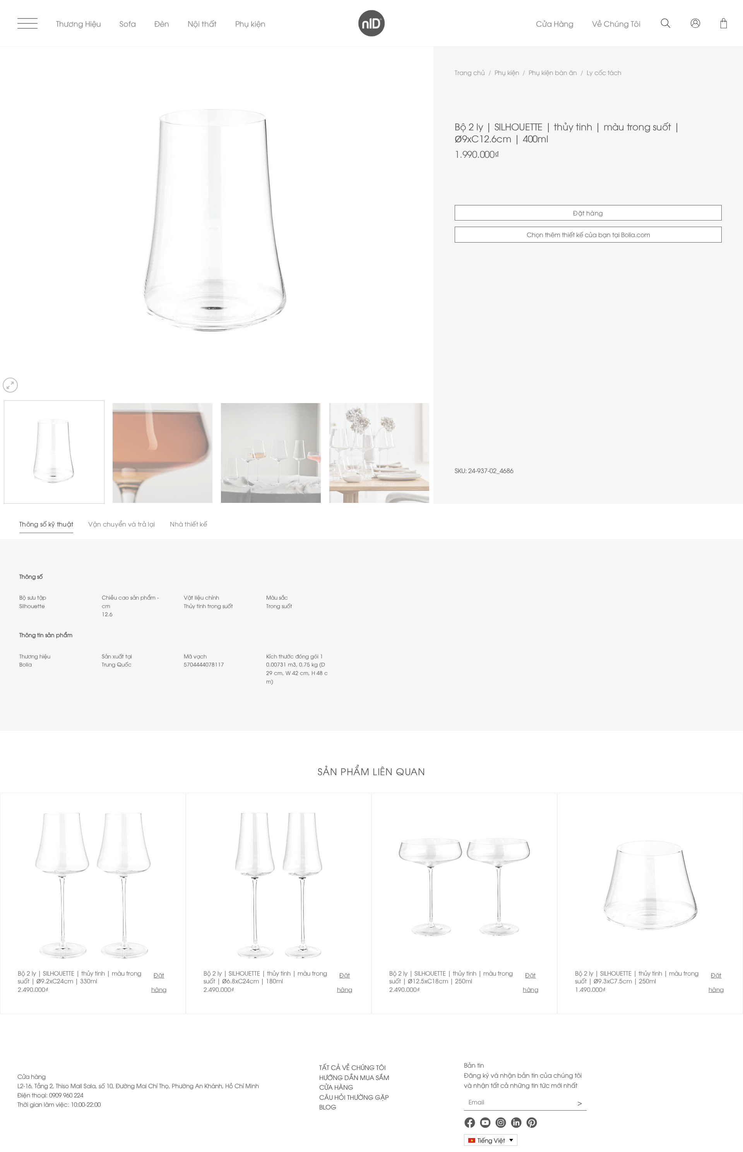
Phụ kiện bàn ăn (553, 72)
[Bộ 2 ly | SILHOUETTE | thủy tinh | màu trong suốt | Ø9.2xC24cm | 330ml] (92, 903)
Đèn (161, 23)
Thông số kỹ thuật (46, 524)
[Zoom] (10, 385)
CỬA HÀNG (336, 1087)
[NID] (372, 23)
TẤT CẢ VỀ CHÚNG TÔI (352, 1067)
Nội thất (202, 23)
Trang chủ (470, 72)
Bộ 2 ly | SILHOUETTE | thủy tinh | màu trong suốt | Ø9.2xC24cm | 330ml (79, 976)
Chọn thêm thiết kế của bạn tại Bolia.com (588, 234)
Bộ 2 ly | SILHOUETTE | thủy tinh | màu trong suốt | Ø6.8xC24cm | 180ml (265, 976)
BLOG (327, 1106)
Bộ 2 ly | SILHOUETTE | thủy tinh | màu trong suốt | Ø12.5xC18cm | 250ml (451, 976)
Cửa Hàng (555, 23)
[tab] (46, 524)
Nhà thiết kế (188, 524)
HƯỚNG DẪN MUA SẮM (354, 1077)
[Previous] (19, 220)
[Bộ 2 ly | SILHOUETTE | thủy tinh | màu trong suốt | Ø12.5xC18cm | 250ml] (464, 903)
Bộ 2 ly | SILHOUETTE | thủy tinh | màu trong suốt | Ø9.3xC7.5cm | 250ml (636, 976)
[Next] (415, 220)
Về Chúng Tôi (616, 23)
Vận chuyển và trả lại (121, 524)
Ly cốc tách (604, 72)
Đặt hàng (588, 213)
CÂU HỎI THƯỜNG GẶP (354, 1097)
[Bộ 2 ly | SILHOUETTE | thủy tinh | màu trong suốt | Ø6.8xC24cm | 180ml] (278, 903)
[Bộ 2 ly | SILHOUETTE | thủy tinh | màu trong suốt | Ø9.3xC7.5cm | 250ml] (650, 903)
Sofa (128, 23)
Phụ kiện (250, 23)
